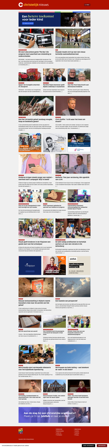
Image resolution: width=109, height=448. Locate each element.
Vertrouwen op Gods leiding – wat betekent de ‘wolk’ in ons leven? (72, 369)
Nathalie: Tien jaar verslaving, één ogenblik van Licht (72, 178)
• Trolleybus (58, 435)
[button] (87, 5)
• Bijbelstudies (59, 431)
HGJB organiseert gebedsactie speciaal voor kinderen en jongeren (53, 206)
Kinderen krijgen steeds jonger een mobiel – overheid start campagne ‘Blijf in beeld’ (36, 178)
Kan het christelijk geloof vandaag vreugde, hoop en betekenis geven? (35, 120)
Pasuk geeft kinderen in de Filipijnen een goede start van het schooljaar (34, 243)
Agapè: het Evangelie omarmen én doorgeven (29, 86)
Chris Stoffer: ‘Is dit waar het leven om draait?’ (70, 120)
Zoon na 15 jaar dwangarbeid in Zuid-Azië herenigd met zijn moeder (30, 206)
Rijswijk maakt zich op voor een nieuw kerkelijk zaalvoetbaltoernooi (70, 53)
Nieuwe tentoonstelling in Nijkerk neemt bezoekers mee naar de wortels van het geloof (34, 303)
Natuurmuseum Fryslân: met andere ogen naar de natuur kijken (54, 396)
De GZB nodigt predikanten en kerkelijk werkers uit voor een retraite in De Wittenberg (70, 244)
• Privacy (76, 435)
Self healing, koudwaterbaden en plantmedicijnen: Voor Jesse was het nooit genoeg (30, 397)
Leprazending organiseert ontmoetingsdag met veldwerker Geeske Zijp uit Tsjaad (77, 207)
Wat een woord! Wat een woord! (28, 331)
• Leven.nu (58, 433)
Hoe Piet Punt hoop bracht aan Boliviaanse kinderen (78, 86)
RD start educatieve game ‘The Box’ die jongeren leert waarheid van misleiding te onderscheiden (35, 54)
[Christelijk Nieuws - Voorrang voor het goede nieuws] (34, 5)
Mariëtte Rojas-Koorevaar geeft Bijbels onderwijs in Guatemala (54, 86)
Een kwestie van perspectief (66, 301)
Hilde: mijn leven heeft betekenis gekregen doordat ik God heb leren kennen (78, 397)
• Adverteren (77, 429)
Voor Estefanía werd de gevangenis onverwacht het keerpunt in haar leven (53, 333)
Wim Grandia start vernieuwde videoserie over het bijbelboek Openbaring (35, 369)
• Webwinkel (58, 429)
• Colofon (76, 431)
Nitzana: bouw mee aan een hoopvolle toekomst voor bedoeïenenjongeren (76, 333)
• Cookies (76, 433)
